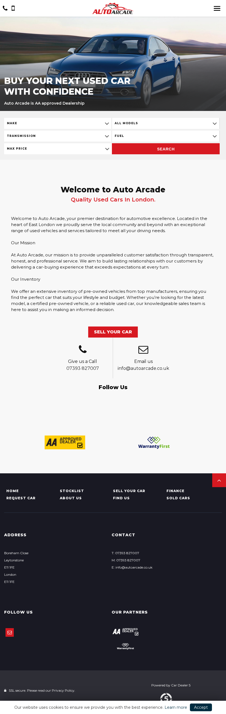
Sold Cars (178, 498)
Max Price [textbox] (17, 148)
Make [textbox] (12, 123)
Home (12, 491)
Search (166, 149)
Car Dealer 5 (180, 685)
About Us (71, 498)
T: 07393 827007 (125, 553)
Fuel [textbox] (119, 136)
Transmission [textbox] (21, 136)
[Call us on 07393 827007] (82, 350)
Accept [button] (201, 707)
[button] (219, 480)
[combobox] (58, 123)
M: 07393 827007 (126, 560)
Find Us (121, 498)
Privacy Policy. (63, 690)
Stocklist (72, 491)
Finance (175, 491)
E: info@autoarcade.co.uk (132, 567)
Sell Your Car (113, 332)
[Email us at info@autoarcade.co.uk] (143, 350)
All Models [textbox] (126, 123)
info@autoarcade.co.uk (143, 368)
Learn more (176, 707)
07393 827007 (82, 368)
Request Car (21, 498)
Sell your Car (129, 491)
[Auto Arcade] (113, 8)
